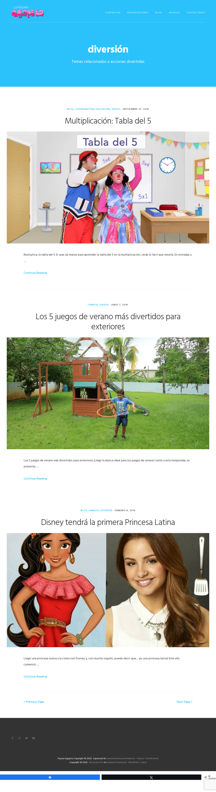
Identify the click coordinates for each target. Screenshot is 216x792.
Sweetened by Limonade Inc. (120, 759)
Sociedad (106, 511)
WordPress (133, 762)
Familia (93, 305)
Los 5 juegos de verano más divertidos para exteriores (108, 322)
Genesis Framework (117, 762)
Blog (70, 109)
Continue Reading (35, 273)
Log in (144, 762)
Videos (116, 109)
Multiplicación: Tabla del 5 (108, 121)
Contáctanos (152, 759)
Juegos (104, 305)
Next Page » (184, 702)
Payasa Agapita (28, 12)
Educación (103, 109)
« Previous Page (34, 702)
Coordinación (84, 109)
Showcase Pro (96, 762)
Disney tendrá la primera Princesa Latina (108, 523)
